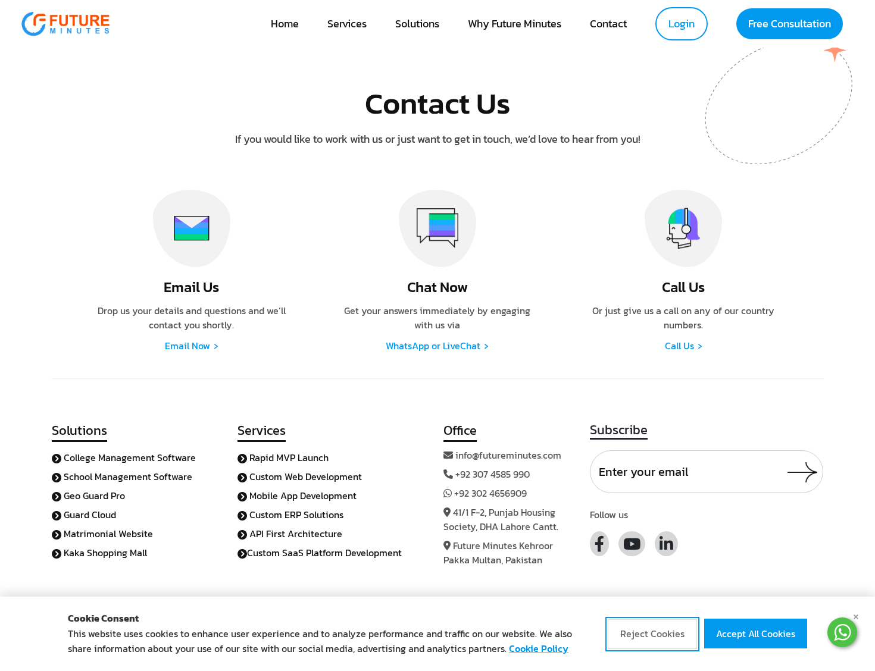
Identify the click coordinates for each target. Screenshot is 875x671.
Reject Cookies (652, 634)
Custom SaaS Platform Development (324, 552)
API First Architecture (294, 533)
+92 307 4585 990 (492, 474)
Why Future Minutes (514, 23)
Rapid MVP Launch (288, 457)
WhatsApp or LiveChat (437, 346)
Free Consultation (789, 23)
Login (681, 23)
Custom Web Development (304, 476)
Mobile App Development (302, 495)
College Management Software (128, 457)
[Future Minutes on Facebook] (599, 543)
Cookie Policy (538, 648)
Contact (608, 23)
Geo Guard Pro (93, 495)
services (347, 23)
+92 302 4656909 (490, 493)
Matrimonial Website (107, 533)
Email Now (191, 346)
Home (285, 23)
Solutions (417, 23)
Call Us (683, 346)
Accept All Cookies (755, 634)
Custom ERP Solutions (295, 514)
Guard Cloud (88, 514)
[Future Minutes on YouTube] (631, 543)
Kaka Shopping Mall (104, 552)
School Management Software (126, 476)
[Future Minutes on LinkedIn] (666, 543)
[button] (842, 632)
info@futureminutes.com (508, 455)
